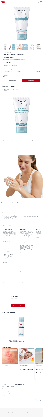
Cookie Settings (5, 402)
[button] (21, 147)
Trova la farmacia (12, 80)
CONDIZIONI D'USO (6, 400)
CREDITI (12, 400)
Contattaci (17, 386)
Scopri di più (38, 71)
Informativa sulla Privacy (20, 400)
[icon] (35, 400)
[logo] (3, 2)
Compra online (31, 80)
